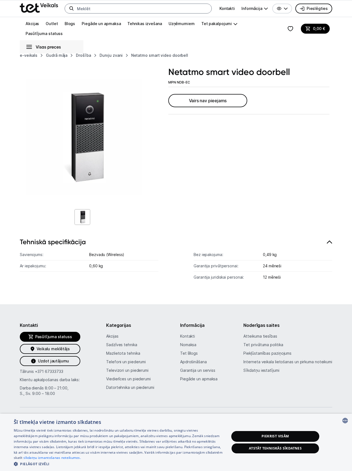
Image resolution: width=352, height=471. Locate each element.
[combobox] (345, 420)
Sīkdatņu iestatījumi (261, 370)
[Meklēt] (71, 8)
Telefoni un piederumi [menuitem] (126, 361)
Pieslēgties (317, 8)
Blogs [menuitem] (70, 23)
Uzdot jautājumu (53, 361)
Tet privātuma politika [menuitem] (263, 344)
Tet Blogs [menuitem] (189, 353)
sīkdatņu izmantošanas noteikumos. (52, 457)
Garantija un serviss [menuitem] (197, 370)
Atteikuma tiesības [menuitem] (260, 336)
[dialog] (176, 442)
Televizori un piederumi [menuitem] (127, 370)
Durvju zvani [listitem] (111, 55)
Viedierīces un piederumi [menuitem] (128, 378)
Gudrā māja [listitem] (56, 55)
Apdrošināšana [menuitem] (193, 361)
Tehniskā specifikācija (53, 242)
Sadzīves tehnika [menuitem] (121, 344)
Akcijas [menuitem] (32, 23)
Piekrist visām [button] (275, 436)
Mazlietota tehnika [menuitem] (123, 353)
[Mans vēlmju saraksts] (290, 29)
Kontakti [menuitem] (227, 8)
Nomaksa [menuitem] (188, 344)
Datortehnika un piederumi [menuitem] (130, 387)
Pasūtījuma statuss (44, 33)
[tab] (176, 262)
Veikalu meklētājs (53, 348)
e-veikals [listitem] (28, 55)
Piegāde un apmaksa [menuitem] (101, 23)
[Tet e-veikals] (39, 8)
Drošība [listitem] (83, 55)
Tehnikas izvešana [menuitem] (144, 23)
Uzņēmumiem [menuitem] (182, 23)
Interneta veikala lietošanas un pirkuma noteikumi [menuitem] (287, 361)
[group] (254, 9)
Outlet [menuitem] (52, 23)
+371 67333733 (49, 371)
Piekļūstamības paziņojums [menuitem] (267, 353)
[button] (282, 9)
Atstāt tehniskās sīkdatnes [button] (275, 448)
